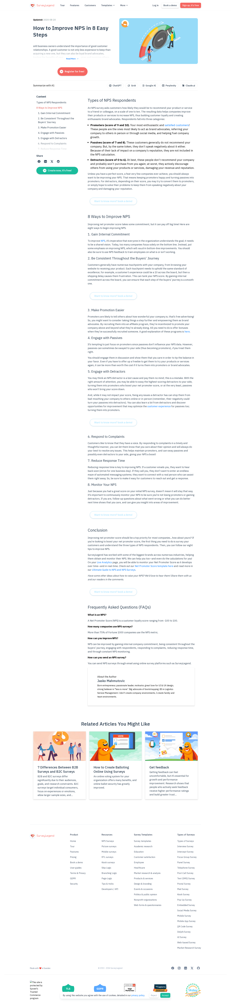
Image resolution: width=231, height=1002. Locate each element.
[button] (78, 862)
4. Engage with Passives (51, 132)
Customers (90, 5)
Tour (62, 5)
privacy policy (137, 995)
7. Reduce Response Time (52, 148)
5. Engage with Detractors (53, 138)
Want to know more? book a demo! (113, 201)
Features (74, 5)
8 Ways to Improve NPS (49, 107)
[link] (39, 161)
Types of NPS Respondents (51, 102)
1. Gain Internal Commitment (54, 113)
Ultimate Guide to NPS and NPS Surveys (113, 569)
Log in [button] (156, 5)
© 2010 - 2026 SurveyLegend (110, 968)
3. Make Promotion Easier (52, 127)
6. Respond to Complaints (52, 143)
